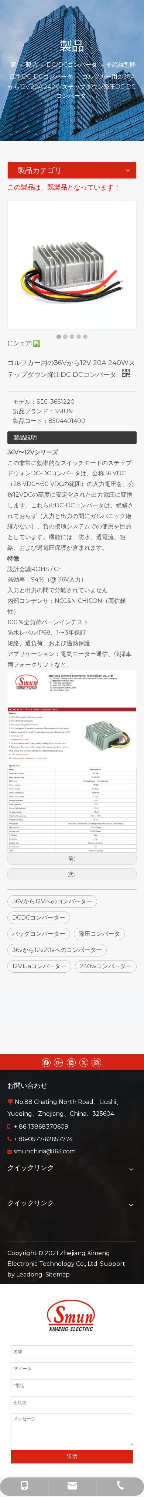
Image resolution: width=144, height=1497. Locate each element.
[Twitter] (83, 1062)
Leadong (29, 1274)
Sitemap (57, 1274)
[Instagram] (96, 1062)
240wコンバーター (106, 966)
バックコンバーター (38, 933)
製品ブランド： (33, 411)
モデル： (25, 401)
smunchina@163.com (44, 1151)
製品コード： (30, 420)
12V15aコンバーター (39, 966)
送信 (72, 1456)
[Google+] (58, 1062)
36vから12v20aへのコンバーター (57, 950)
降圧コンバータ (99, 933)
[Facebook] (46, 1062)
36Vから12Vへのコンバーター (52, 901)
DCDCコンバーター (38, 917)
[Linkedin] (71, 1062)
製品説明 (25, 437)
